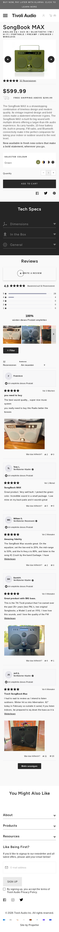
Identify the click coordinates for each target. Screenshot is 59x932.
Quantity (7, 173)
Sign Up (12, 881)
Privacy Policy (29, 892)
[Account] (43, 15)
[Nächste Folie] (53, 334)
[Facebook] (37, 194)
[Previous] (8, 59)
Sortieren (23, 361)
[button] (29, 80)
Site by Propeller (29, 925)
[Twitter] (45, 193)
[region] (29, 334)
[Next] (51, 59)
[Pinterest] (54, 193)
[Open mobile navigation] (5, 15)
